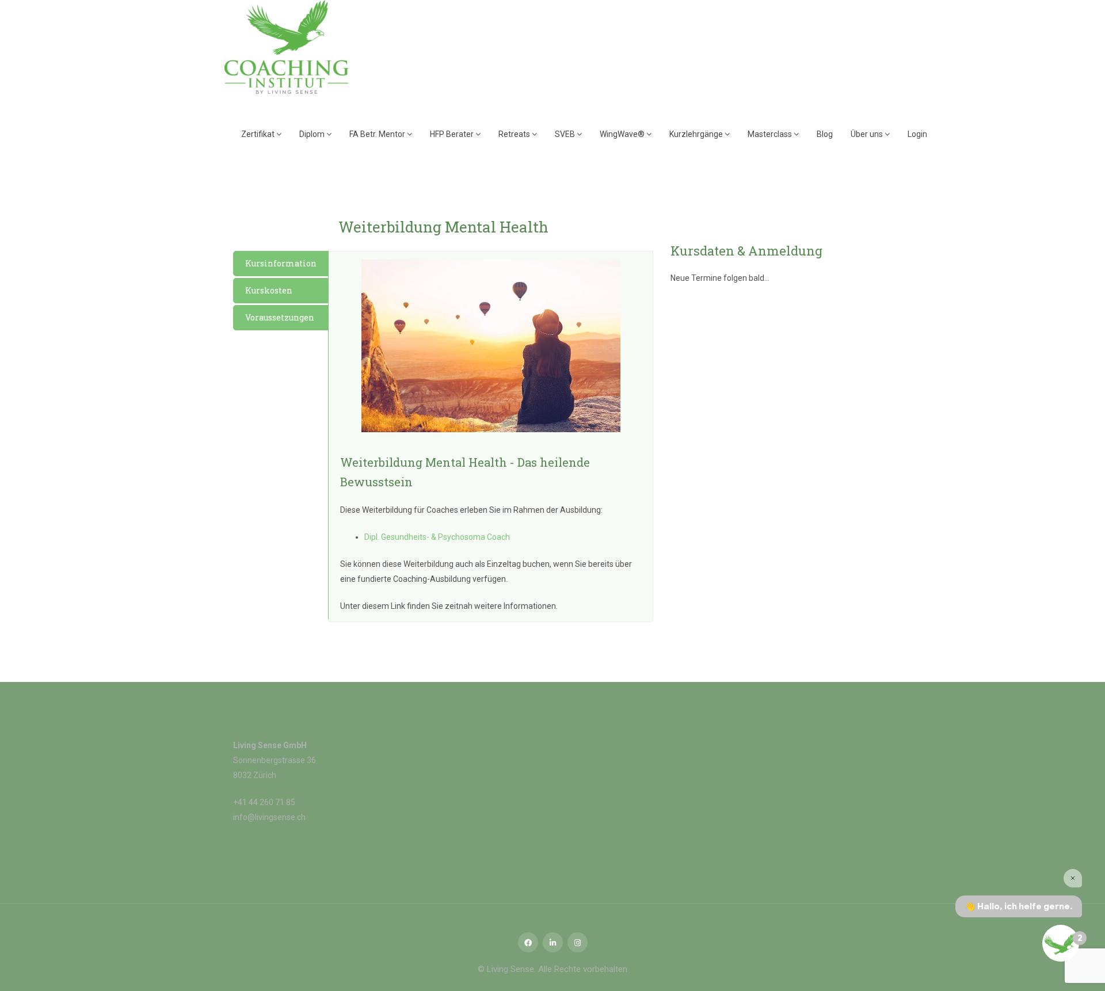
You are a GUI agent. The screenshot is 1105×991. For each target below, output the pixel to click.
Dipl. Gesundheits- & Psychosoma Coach (437, 537)
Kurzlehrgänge (697, 134)
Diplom (312, 134)
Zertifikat (258, 134)
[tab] (281, 263)
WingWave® (623, 134)
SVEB (566, 134)
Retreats (515, 134)
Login (917, 134)
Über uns (868, 134)
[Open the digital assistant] (1060, 943)
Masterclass (771, 134)
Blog (825, 134)
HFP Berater (452, 134)
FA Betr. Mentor (378, 134)
